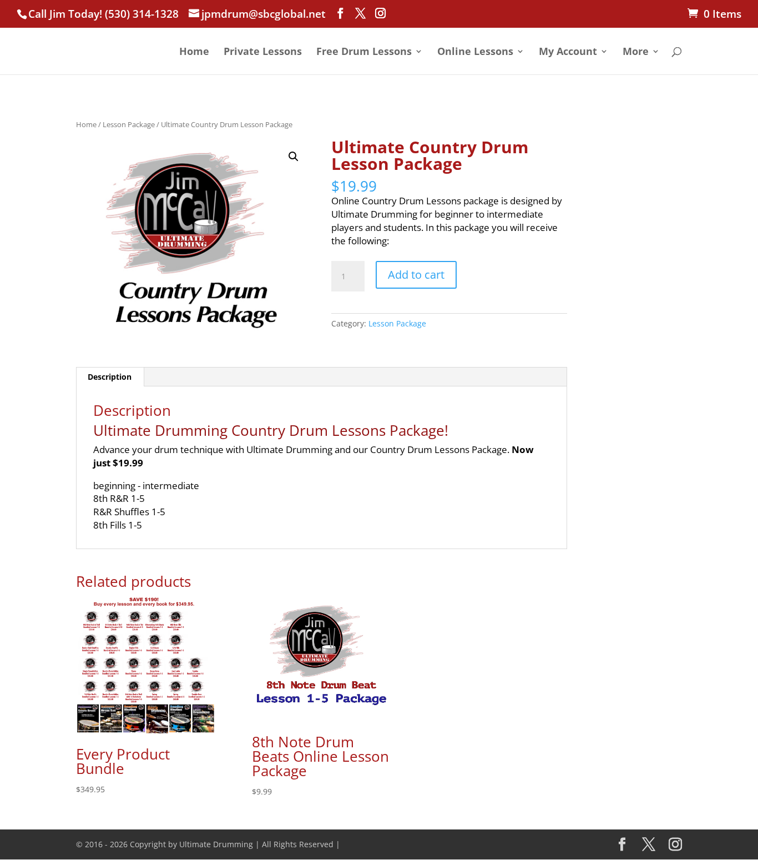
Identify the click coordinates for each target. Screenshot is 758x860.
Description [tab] (110, 376)
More (636, 52)
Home (194, 52)
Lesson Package (129, 124)
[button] (294, 157)
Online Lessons (475, 52)
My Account (568, 52)
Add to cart (416, 274)
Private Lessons (263, 52)
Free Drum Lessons (364, 52)
